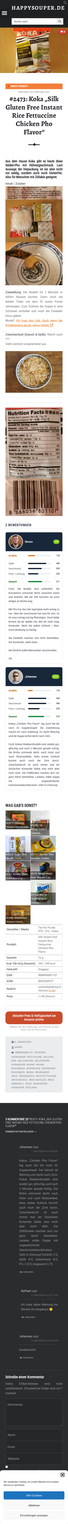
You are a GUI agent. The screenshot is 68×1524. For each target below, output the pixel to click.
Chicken (41, 1052)
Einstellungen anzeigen (34, 1515)
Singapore (41, 1083)
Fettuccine (35, 1057)
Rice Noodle (20, 1079)
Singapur (18, 1087)
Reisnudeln (27, 1076)
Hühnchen (34, 1068)
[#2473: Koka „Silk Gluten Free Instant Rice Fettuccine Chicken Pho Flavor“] (34, 30)
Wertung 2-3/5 (26, 92)
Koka (31, 1072)
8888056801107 (25, 1052)
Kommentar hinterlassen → (20, 1131)
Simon (18, 1047)
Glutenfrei (43, 1060)
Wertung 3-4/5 (42, 92)
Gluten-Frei (26, 1060)
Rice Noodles (38, 1079)
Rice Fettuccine (46, 1076)
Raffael (25, 1291)
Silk (29, 1083)
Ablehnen (34, 1505)
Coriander (19, 1057)
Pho (15, 1076)
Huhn (31, 1064)
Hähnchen (19, 1064)
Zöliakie (32, 1087)
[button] (62, 1475)
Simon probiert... (18, 86)
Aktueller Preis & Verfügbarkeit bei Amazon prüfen (34, 1017)
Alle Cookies (34, 1495)
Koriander (43, 1072)
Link (52, 990)
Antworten (28, 1272)
